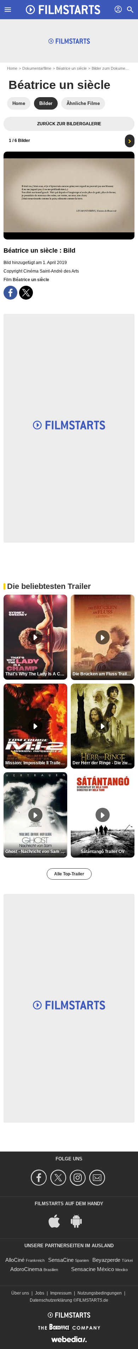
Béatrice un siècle (71, 68)
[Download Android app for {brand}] (80, 1220)
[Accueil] (63, 9)
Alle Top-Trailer (69, 873)
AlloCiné (14, 1260)
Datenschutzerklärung (51, 1300)
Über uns (20, 1293)
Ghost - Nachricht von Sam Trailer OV (36, 851)
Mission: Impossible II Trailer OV (36, 762)
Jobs (39, 1293)
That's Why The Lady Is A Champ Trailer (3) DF (36, 673)
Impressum (60, 1293)
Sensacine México (92, 1269)
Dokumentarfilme (36, 68)
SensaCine (61, 1260)
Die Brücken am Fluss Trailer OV (103, 673)
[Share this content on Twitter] (26, 293)
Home (12, 68)
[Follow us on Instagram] (79, 1178)
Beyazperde (106, 1260)
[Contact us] (98, 1178)
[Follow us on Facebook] (40, 1178)
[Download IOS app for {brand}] (58, 1220)
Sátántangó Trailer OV (103, 851)
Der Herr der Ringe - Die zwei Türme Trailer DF (103, 762)
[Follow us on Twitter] (59, 1178)
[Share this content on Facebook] (10, 293)
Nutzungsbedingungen (99, 1293)
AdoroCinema (26, 1269)
